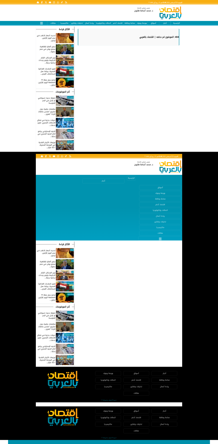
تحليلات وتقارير (77, 23)
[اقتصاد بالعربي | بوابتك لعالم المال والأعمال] (170, 13)
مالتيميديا (64, 23)
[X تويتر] (46, 2)
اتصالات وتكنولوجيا (103, 23)
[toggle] (41, 23)
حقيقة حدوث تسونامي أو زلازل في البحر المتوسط (100, 442)
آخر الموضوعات (63, 92)
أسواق (153, 23)
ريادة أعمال (89, 23)
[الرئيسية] (38, 2)
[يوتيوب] (50, 2)
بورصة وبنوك (142, 23)
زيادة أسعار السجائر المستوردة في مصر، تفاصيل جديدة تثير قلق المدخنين (41, 442)
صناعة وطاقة (130, 23)
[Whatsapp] (58, 2)
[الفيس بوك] (42, 2)
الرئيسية (176, 23)
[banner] (82, 11)
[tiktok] (62, 2)
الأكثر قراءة (64, 29)
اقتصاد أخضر (117, 23)
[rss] (66, 2)
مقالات (53, 23)
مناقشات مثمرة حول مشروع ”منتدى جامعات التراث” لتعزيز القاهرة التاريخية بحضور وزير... (166, 442)
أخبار (165, 23)
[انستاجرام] (54, 2)
